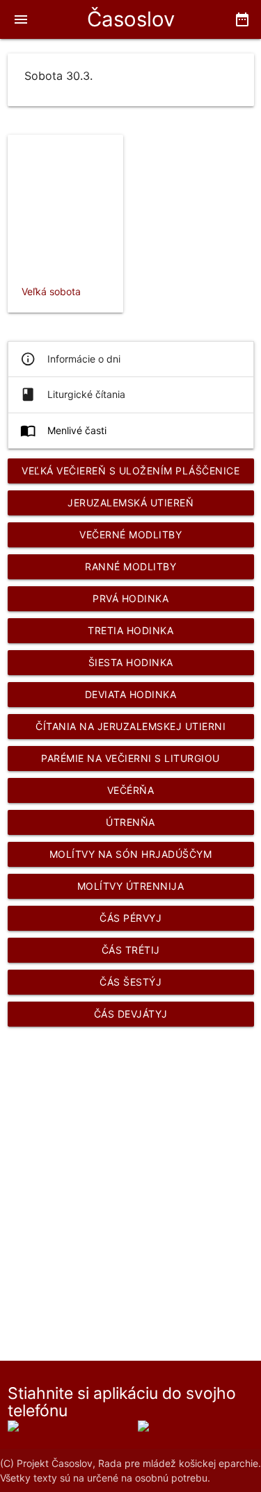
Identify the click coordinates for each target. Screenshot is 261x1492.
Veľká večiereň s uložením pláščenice (130, 470)
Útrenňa (130, 822)
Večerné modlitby (130, 534)
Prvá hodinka (130, 598)
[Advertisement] (130, 1177)
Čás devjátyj (131, 1014)
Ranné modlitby (130, 566)
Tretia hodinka (130, 630)
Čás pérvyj (130, 918)
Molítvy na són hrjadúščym (130, 854)
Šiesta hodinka (130, 662)
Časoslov (131, 19)
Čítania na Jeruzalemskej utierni (130, 726)
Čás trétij (131, 950)
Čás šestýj (130, 982)
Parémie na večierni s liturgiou (130, 758)
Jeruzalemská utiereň (130, 502)
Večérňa (131, 790)
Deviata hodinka (131, 694)
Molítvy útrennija (130, 886)
